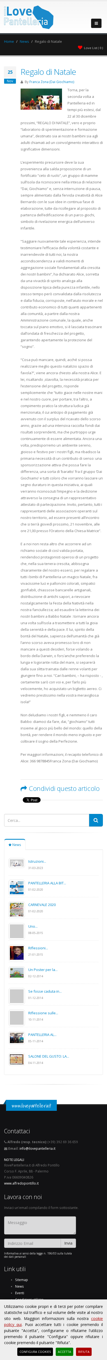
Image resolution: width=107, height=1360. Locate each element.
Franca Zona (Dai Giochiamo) (51, 82)
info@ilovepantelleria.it (37, 1148)
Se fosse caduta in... (45, 991)
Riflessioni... (38, 948)
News (24, 41)
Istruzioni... (37, 861)
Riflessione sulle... (43, 1012)
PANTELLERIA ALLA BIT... (47, 883)
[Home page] (29, 16)
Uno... (33, 926)
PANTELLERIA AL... (42, 1034)
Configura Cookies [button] (35, 1352)
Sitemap (21, 1279)
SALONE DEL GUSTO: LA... (48, 1056)
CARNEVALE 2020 (42, 904)
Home (9, 41)
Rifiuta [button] (83, 1352)
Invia (68, 1243)
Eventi (19, 1293)
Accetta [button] (64, 1352)
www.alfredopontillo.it (21, 1183)
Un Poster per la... (43, 969)
